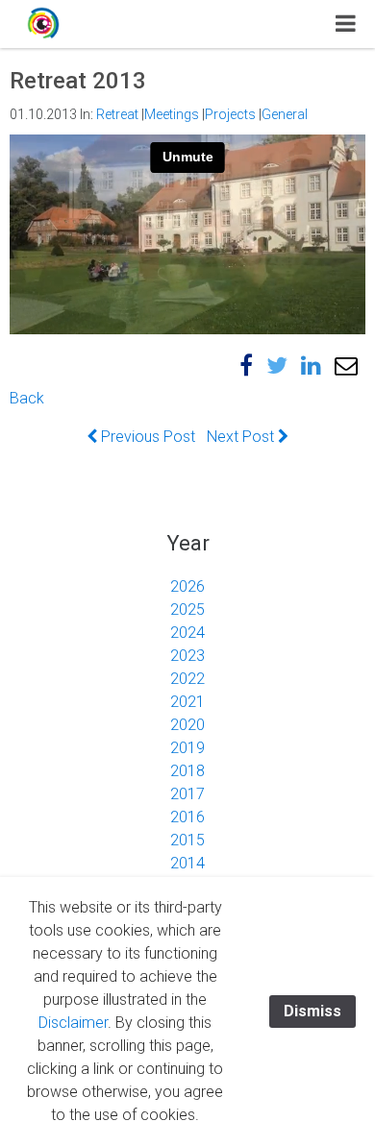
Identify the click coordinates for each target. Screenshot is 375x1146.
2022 (187, 679)
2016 (187, 817)
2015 (187, 840)
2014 (187, 863)
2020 (187, 725)
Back (27, 398)
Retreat (117, 114)
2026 (187, 586)
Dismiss (312, 1011)
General (285, 114)
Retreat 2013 (78, 80)
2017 (187, 794)
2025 (187, 609)
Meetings (171, 114)
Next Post (242, 436)
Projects (230, 114)
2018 (187, 771)
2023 (187, 655)
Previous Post (146, 436)
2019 (187, 748)
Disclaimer (73, 1022)
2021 (187, 702)
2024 (187, 632)
